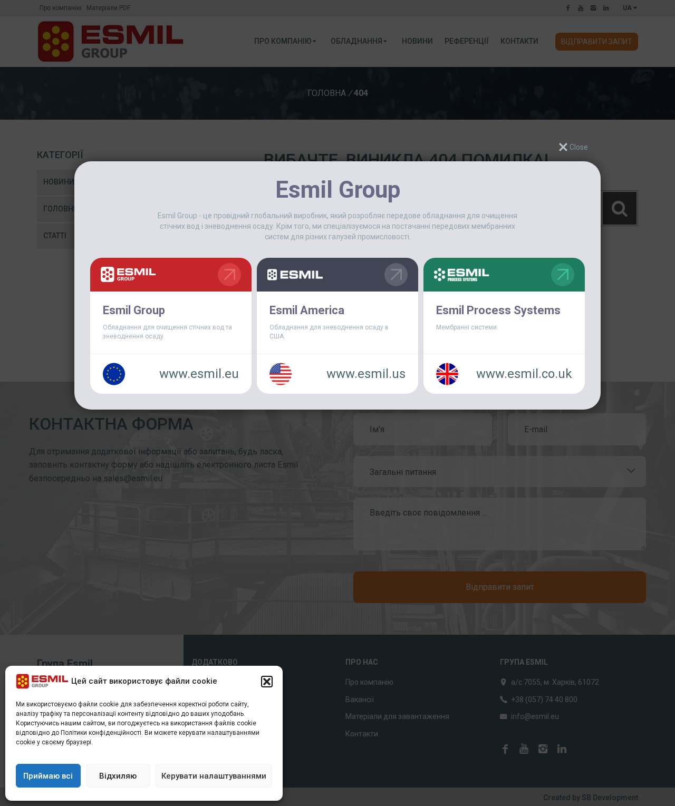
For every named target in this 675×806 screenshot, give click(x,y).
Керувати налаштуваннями (213, 776)
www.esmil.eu (199, 374)
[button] (267, 681)
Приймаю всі (48, 776)
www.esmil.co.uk (524, 374)
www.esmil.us (366, 374)
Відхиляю (118, 776)
